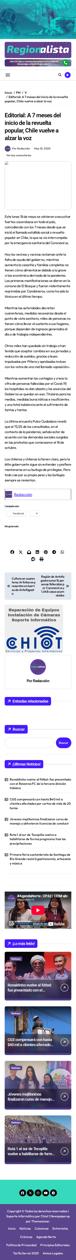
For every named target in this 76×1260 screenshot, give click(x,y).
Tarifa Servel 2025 (26, 1253)
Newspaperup (60, 1216)
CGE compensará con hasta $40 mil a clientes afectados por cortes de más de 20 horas (40, 803)
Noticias (15, 958)
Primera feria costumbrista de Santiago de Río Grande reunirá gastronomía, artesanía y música (40, 859)
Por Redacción (21, 148)
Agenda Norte (46, 1237)
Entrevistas (60, 1228)
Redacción (23, 494)
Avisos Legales (53, 1253)
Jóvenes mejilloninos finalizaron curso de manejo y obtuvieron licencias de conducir (39, 821)
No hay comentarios (19, 155)
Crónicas (26, 1237)
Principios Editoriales (55, 1245)
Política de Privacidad (21, 1245)
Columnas (42, 1228)
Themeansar (40, 1221)
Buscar (19, 729)
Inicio (12, 1228)
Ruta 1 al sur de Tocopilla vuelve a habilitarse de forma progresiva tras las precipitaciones (38, 839)
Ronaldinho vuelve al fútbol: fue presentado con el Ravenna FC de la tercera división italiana (40, 783)
